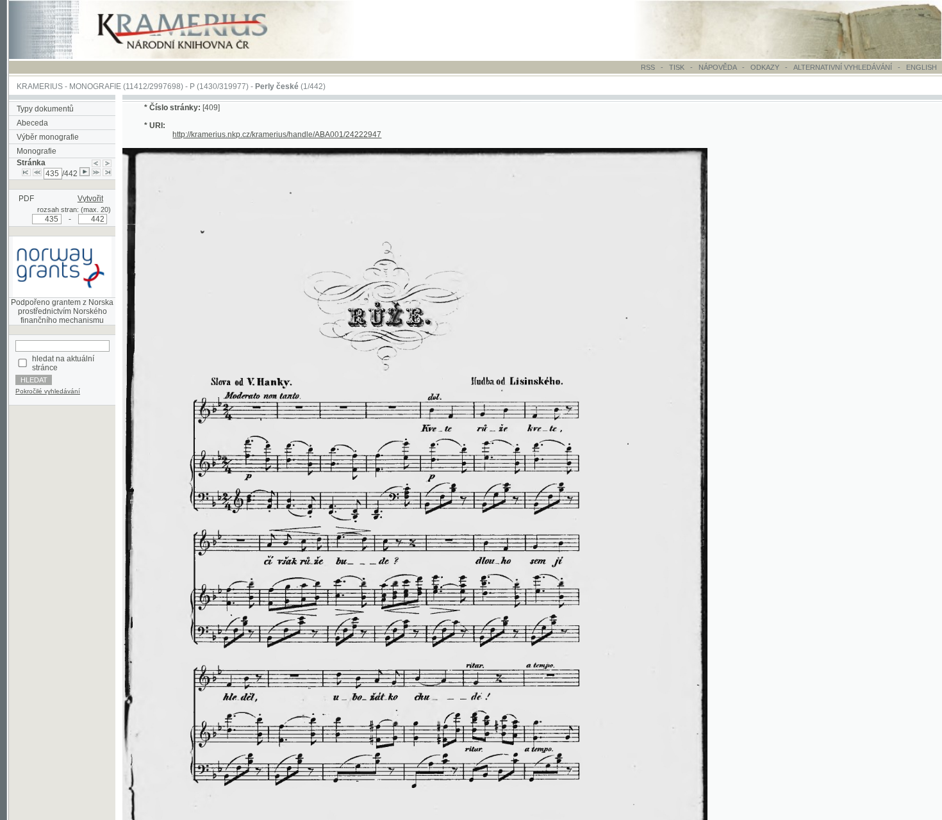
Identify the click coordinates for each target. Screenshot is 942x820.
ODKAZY (764, 67)
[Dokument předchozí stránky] (96, 162)
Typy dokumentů (45, 108)
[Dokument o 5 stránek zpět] (37, 173)
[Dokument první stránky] (26, 173)
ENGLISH (921, 67)
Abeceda (32, 123)
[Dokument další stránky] (107, 162)
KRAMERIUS (40, 86)
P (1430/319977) (219, 86)
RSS (648, 67)
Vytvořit (90, 198)
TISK (677, 67)
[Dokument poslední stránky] (107, 173)
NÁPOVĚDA (717, 67)
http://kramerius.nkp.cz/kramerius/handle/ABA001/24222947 (276, 134)
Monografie (36, 151)
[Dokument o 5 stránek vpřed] (96, 173)
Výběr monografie (48, 137)
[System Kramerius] (196, 56)
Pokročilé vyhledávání (47, 391)
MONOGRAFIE (95, 86)
